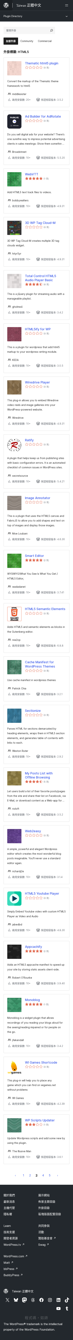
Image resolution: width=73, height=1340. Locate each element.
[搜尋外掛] (51, 30)
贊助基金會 (47, 1238)
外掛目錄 (44, 1208)
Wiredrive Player (37, 382)
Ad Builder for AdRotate (43, 116)
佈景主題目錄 (46, 1201)
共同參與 (44, 1226)
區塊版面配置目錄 (49, 1214)
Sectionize (33, 711)
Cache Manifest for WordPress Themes (40, 664)
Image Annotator (37, 498)
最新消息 (9, 1201)
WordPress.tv (14, 1244)
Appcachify (33, 947)
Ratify (29, 440)
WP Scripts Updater (40, 1120)
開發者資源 (11, 1238)
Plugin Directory (13, 16)
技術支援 (9, 1232)
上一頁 (15, 1175)
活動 (41, 1232)
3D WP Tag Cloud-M (40, 223)
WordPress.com (16, 1256)
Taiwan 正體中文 (22, 1291)
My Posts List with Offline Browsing (39, 775)
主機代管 (9, 1208)
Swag (43, 1244)
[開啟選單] (67, 5)
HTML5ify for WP (38, 329)
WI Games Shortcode (41, 1062)
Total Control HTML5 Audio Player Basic (40, 278)
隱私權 (8, 1214)
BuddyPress (13, 1275)
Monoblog (32, 1000)
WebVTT (31, 174)
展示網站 (44, 1195)
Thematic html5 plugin (41, 63)
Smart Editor (34, 556)
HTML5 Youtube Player (42, 893)
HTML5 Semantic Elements (45, 609)
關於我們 (9, 1195)
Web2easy (33, 831)
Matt (8, 1262)
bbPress (11, 1269)
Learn (7, 1226)
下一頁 (57, 1175)
